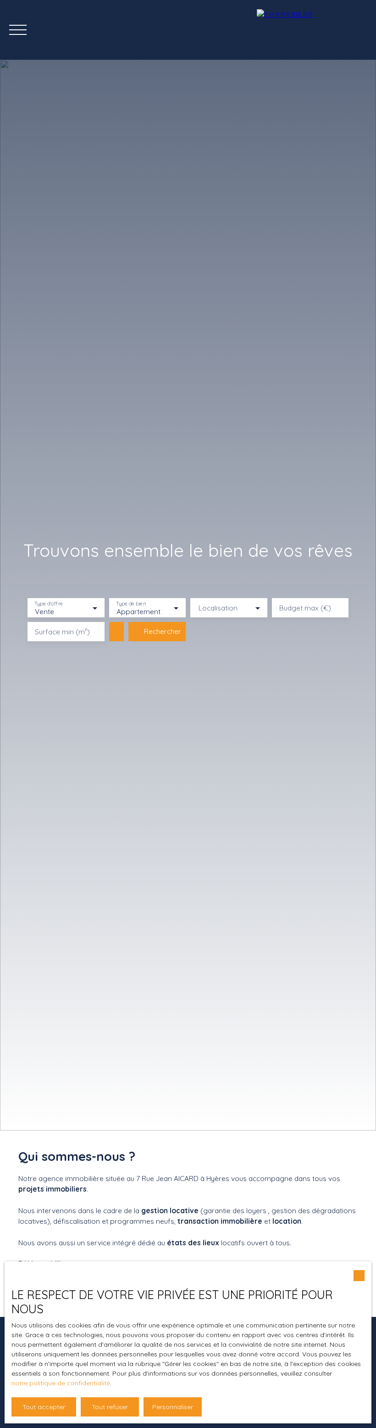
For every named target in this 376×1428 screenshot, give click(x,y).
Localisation (218, 608)
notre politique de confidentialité (60, 1383)
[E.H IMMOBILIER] (312, 30)
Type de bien (130, 604)
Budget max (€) (305, 608)
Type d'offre (48, 604)
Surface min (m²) (62, 631)
